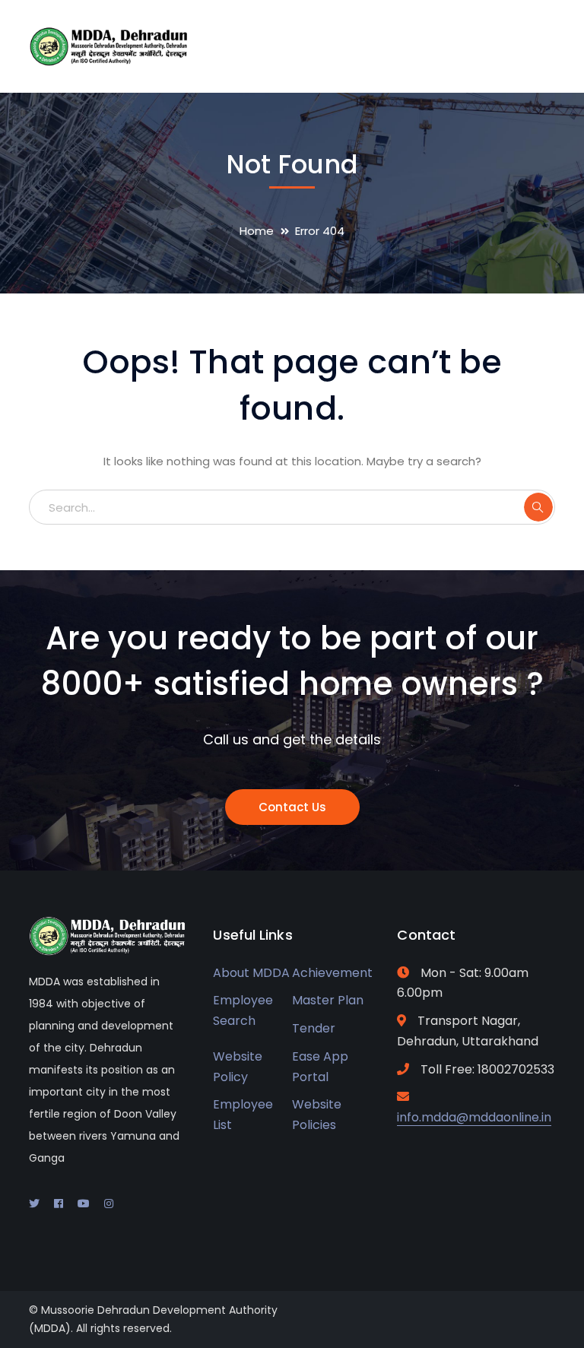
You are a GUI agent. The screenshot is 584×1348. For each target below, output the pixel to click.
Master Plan (327, 1000)
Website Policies (316, 1115)
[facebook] (58, 1203)
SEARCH (538, 507)
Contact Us (292, 807)
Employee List (243, 1115)
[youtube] (84, 1203)
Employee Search (243, 1010)
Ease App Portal (320, 1067)
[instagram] (108, 1203)
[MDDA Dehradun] (109, 45)
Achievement (332, 973)
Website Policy (237, 1067)
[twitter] (34, 1203)
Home (257, 231)
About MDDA (251, 973)
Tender (313, 1028)
